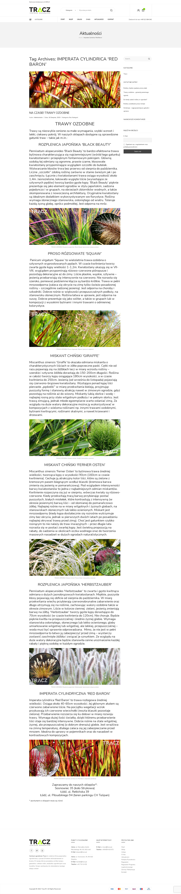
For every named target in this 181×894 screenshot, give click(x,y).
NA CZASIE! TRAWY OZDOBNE (49, 113)
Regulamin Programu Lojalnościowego (128, 866)
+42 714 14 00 (82, 864)
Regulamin (124, 862)
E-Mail (125, 136)
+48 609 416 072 (108, 850)
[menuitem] (63, 19)
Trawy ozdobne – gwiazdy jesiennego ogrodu (136, 93)
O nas (123, 855)
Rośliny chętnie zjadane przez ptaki (135, 88)
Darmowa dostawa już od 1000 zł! (39, 2)
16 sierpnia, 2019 (54, 117)
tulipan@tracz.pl (81, 852)
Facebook (31, 850)
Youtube (42, 850)
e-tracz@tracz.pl (106, 847)
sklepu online (33, 869)
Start (123, 847)
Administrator (38, 117)
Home (80, 37)
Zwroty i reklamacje (128, 870)
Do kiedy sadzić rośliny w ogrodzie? (135, 100)
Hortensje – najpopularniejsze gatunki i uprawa (136, 109)
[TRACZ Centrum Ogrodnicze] (39, 10)
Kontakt (124, 872)
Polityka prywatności (128, 860)
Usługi (123, 852)
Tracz (125, 74)
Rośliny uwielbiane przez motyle (134, 104)
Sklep (123, 850)
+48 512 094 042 (146, 19)
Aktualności (125, 857)
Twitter (37, 850)
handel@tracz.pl (81, 862)
